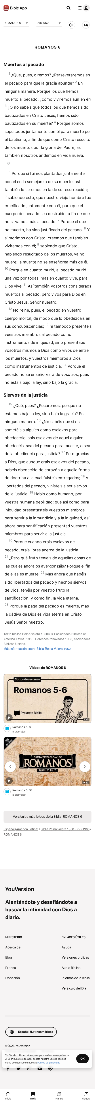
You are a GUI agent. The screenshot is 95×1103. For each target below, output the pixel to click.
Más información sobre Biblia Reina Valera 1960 (37, 648)
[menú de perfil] (83, 8)
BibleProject (19, 731)
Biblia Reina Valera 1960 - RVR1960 (65, 829)
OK (82, 1058)
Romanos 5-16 (26, 790)
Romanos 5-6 (25, 727)
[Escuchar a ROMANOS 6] (71, 25)
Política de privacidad (48, 1062)
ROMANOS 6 (12, 23)
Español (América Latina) (21, 829)
